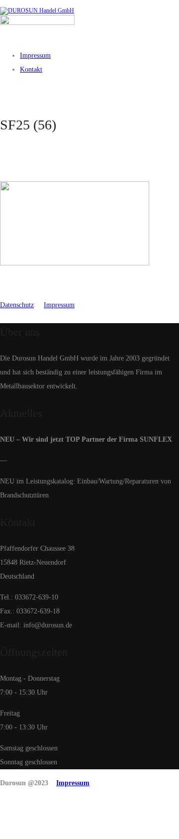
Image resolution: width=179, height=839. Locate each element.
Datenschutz (17, 305)
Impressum (59, 305)
